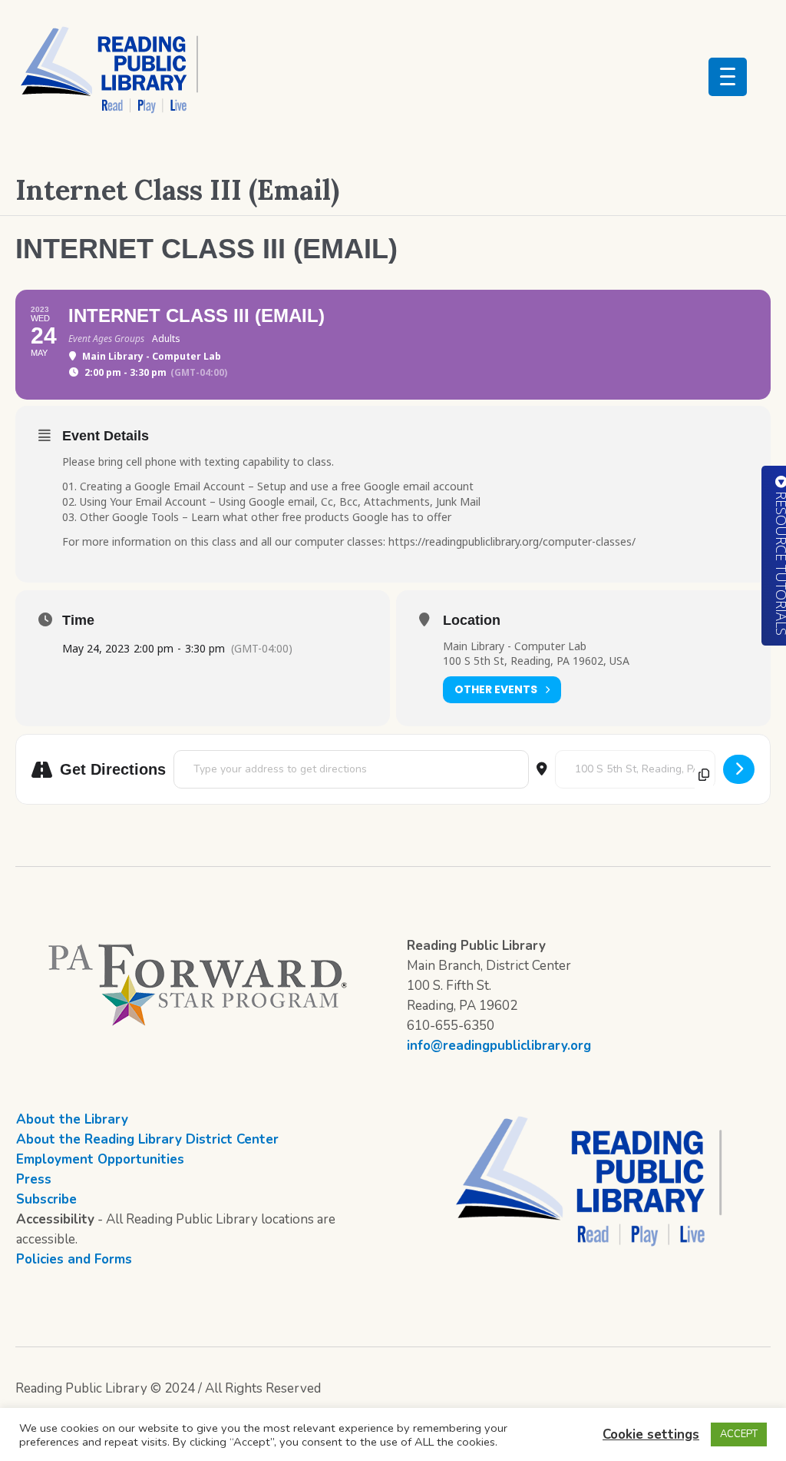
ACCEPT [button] (739, 1434)
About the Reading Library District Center (147, 1139)
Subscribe (46, 1199)
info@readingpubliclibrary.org (499, 1045)
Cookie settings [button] (651, 1434)
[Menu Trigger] (727, 77)
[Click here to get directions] (739, 769)
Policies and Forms (74, 1259)
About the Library (72, 1119)
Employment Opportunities (100, 1159)
